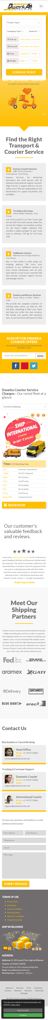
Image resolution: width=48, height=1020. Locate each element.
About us (9, 988)
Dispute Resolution (14, 920)
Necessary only (23, 1010)
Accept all (23, 1015)
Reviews (17, 991)
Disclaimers (11, 905)
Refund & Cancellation (15, 916)
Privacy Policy (12, 902)
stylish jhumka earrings (20, 557)
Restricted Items (13, 913)
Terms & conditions (14, 909)
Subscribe (39, 991)
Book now (16, 505)
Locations (38, 988)
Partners (28, 991)
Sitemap (24, 993)
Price (29, 988)
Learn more (15, 1005)
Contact (8, 991)
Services (20, 988)
